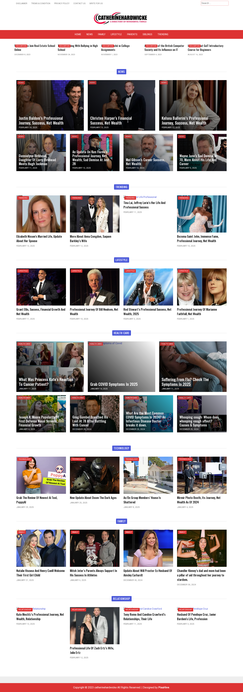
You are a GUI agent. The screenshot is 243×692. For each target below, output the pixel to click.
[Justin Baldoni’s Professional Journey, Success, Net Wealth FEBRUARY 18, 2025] (50, 105)
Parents (132, 34)
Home (78, 34)
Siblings (147, 34)
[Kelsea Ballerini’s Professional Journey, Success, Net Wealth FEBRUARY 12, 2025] (193, 105)
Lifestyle (116, 34)
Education (21, 46)
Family (101, 34)
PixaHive (163, 687)
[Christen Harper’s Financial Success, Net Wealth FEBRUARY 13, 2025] (121, 105)
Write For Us (96, 3)
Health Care (24, 344)
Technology (25, 459)
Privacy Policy (61, 3)
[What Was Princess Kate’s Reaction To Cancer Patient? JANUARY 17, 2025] (50, 366)
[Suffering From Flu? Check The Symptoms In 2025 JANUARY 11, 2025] (193, 366)
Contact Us (79, 3)
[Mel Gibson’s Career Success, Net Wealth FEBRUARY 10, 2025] (148, 152)
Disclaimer (21, 3)
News (89, 34)
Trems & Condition (40, 3)
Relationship (25, 610)
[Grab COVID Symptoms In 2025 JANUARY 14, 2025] (105, 343)
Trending (163, 34)
